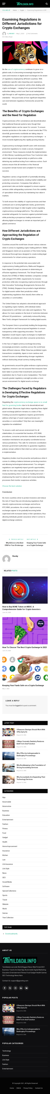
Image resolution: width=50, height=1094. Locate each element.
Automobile (6, 802)
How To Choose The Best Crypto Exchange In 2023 (24, 647)
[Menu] (3, 3)
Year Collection (7, 918)
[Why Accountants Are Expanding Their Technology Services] (8, 780)
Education (6, 815)
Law (3, 860)
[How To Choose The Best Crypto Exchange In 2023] (25, 630)
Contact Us (39, 1088)
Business (5, 811)
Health (4, 842)
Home (12, 1088)
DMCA (19, 1088)
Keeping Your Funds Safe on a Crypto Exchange (23, 685)
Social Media (7, 882)
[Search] (46, 3)
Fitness (5, 828)
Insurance (6, 851)
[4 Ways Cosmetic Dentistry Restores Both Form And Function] (8, 744)
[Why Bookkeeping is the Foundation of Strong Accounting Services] (8, 768)
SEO (4, 877)
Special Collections (9, 891)
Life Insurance (7, 864)
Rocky (11, 33)
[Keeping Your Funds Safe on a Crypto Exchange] (25, 668)
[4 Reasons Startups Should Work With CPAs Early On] (8, 732)
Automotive (6, 806)
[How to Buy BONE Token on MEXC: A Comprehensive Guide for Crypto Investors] (25, 590)
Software (5, 886)
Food (4, 833)
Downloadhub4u (11, 934)
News (4, 873)
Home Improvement (9, 846)
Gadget (5, 837)
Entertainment (7, 820)
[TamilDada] (25, 4)
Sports (4, 895)
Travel (4, 900)
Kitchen (5, 855)
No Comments (33, 33)
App (3, 797)
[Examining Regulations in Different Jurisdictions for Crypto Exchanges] (25, 52)
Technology (6, 1051)
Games (5, 913)
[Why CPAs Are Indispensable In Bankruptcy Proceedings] (8, 756)
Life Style (5, 869)
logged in (18, 705)
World (4, 909)
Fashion (5, 824)
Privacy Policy (27, 1088)
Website (5, 904)
